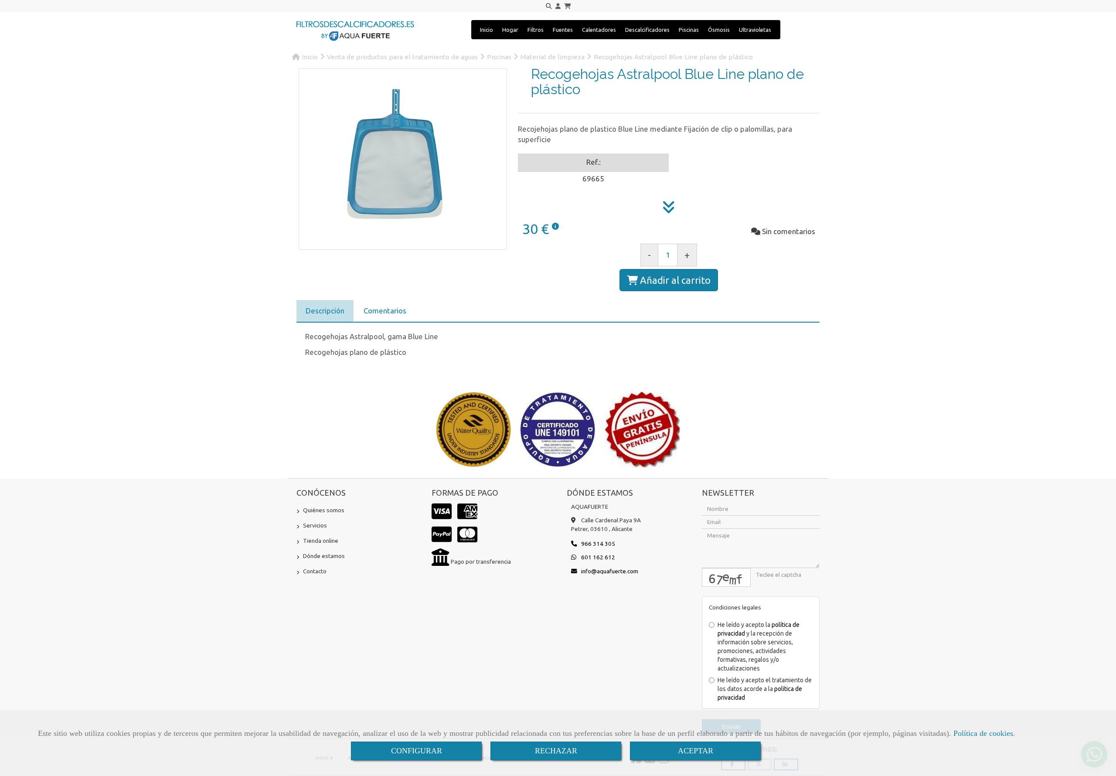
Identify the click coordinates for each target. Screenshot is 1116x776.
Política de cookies (983, 733)
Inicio (486, 30)
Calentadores (599, 30)
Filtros (535, 30)
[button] (558, 6)
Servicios (315, 525)
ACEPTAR (695, 750)
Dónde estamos (324, 555)
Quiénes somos (323, 510)
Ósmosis (719, 30)
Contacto (315, 571)
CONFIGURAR (416, 750)
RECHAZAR (556, 750)
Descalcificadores (647, 30)
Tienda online (320, 540)
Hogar (510, 30)
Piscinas (689, 30)
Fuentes (563, 30)
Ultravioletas (755, 30)
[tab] (325, 311)
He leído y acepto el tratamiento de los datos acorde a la (765, 689)
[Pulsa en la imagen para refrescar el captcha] (726, 577)
